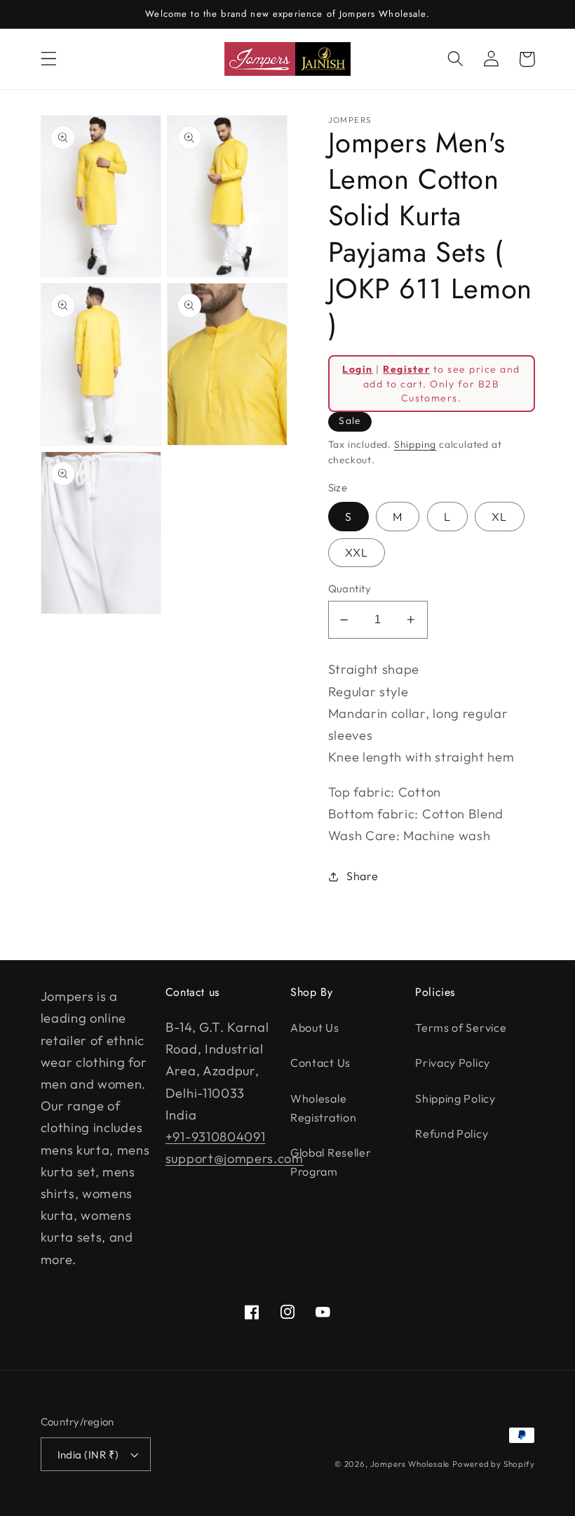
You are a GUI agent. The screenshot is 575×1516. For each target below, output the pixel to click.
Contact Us (320, 1063)
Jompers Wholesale (410, 1463)
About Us (314, 1027)
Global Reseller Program (330, 1161)
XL (499, 517)
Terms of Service (460, 1027)
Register (406, 369)
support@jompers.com (234, 1158)
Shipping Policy (455, 1098)
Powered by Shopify (493, 1463)
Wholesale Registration (323, 1107)
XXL (356, 552)
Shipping (415, 444)
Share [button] (362, 876)
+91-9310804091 (215, 1137)
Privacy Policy (452, 1063)
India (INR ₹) (88, 1454)
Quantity (350, 588)
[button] (49, 59)
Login (357, 369)
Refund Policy (451, 1133)
